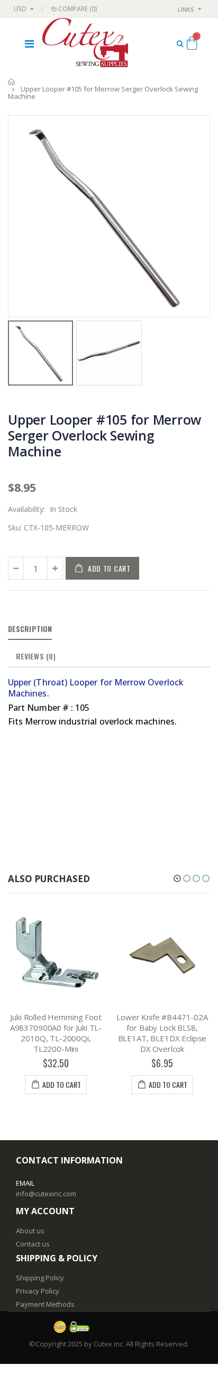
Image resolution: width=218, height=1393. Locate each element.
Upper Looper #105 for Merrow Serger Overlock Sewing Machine (104, 435)
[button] (177, 878)
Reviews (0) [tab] (36, 656)
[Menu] (29, 43)
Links (186, 9)
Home (12, 81)
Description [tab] (30, 628)
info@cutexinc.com (46, 1193)
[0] (192, 45)
